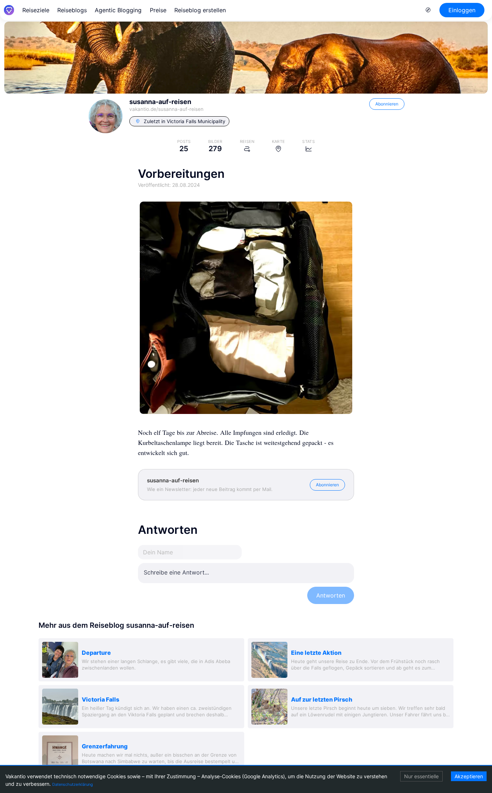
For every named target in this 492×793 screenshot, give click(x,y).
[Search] (428, 10)
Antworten (330, 595)
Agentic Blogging (118, 10)
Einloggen (461, 10)
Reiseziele (35, 10)
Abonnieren (386, 104)
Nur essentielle (421, 776)
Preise (158, 10)
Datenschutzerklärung (72, 784)
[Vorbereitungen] (246, 308)
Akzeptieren (469, 776)
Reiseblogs (72, 10)
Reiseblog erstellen (200, 10)
